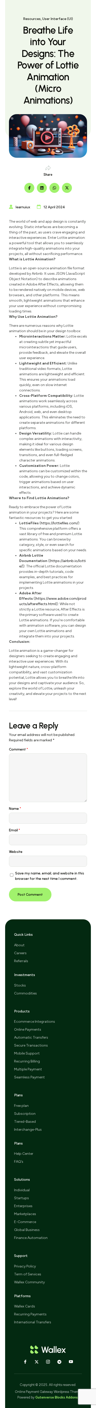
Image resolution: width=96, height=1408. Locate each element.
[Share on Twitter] (67, 188)
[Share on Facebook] (29, 188)
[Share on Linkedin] (42, 188)
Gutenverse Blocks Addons (56, 1397)
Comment (18, 749)
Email (14, 830)
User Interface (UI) (57, 19)
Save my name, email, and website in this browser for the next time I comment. (49, 876)
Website (16, 852)
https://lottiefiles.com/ (59, 523)
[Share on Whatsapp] (54, 188)
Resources (32, 19)
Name (15, 808)
